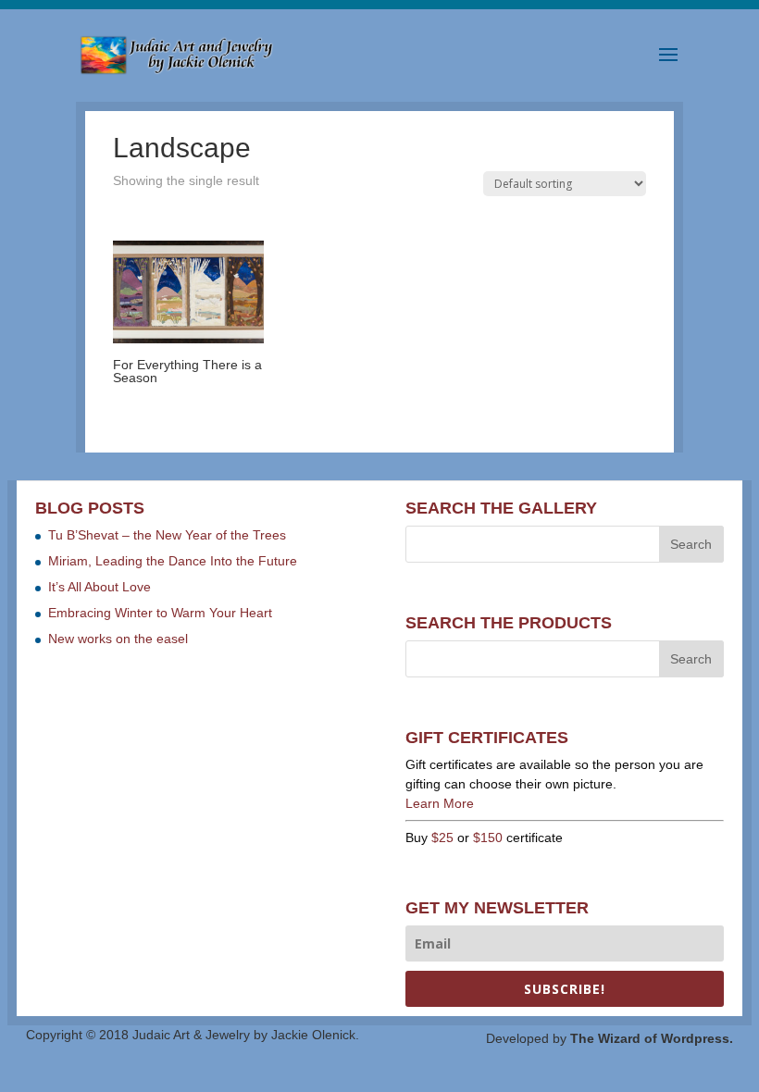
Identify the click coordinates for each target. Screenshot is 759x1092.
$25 (442, 837)
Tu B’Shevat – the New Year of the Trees (167, 534)
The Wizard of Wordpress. (651, 1038)
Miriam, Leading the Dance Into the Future (172, 560)
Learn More (439, 803)
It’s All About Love (99, 586)
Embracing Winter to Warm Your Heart (160, 612)
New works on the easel (118, 638)
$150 (488, 837)
